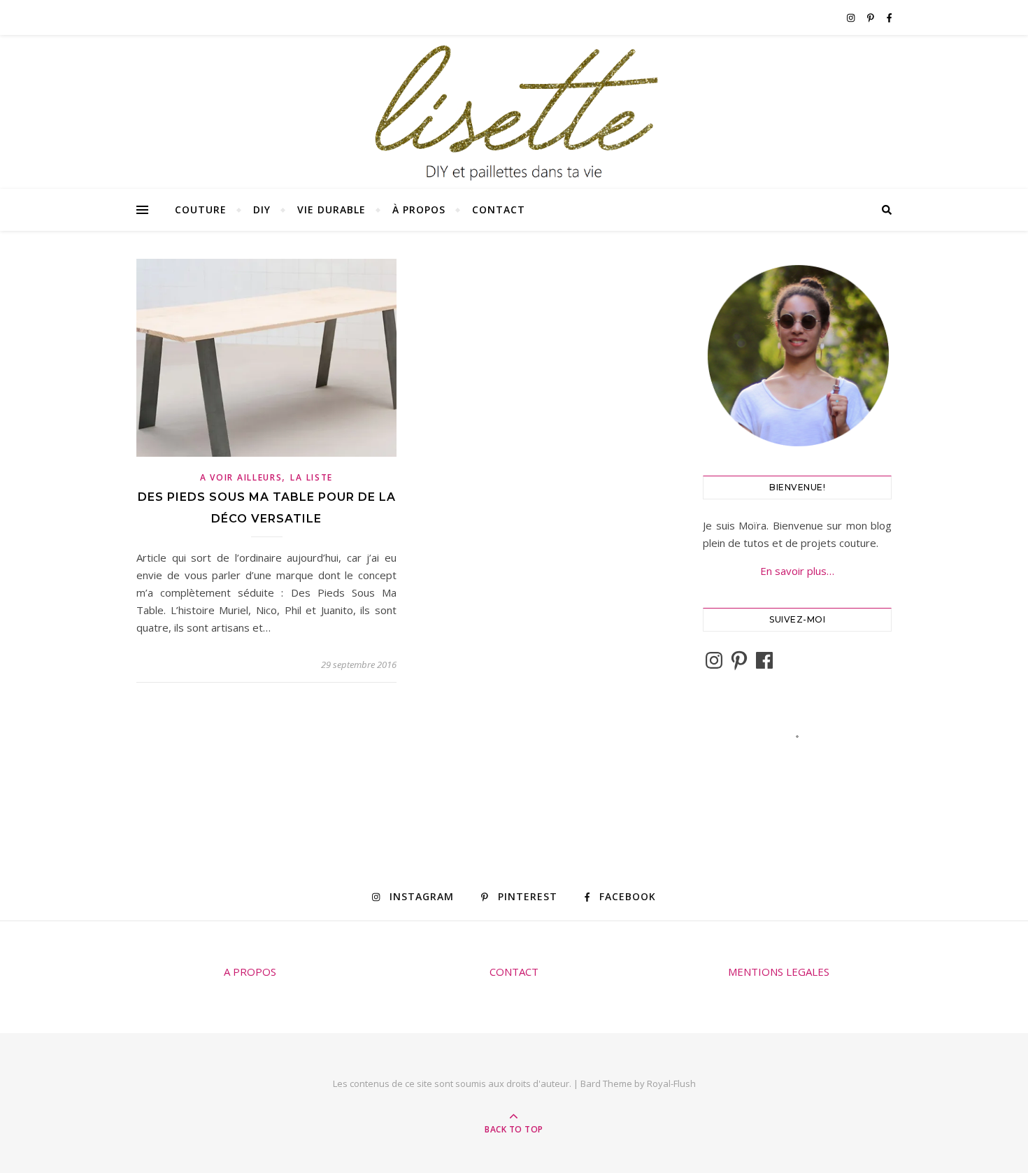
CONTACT (514, 972)
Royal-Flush (671, 1083)
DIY (262, 209)
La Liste (311, 477)
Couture (201, 209)
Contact (498, 209)
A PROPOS (250, 972)
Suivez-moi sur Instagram (806, 761)
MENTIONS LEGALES (778, 972)
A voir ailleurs (241, 477)
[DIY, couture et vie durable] (514, 112)
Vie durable (331, 209)
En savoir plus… (797, 571)
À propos (418, 209)
